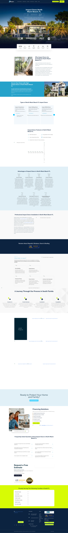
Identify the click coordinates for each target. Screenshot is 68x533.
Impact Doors (24, 1)
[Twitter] (16, 525)
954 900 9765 (32, 520)
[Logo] (19, 513)
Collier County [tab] (17, 498)
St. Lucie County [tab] (18, 504)
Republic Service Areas (28, 15)
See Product (18, 113)
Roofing (28, 1)
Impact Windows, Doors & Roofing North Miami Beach (34, 14)
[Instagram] (18, 525)
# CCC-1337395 (46, 520)
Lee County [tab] (17, 493)
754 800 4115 (32, 521)
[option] (20, 114)
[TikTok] (21, 525)
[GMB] (23, 525)
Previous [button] (14, 114)
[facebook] (14, 525)
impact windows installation (29, 222)
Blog (39, 1)
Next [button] (54, 114)
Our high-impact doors (23, 218)
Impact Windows (19, 1)
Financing (36, 1)
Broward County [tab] (18, 491)
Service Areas (32, 1)
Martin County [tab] (17, 502)
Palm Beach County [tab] (18, 500)
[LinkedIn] (20, 525)
